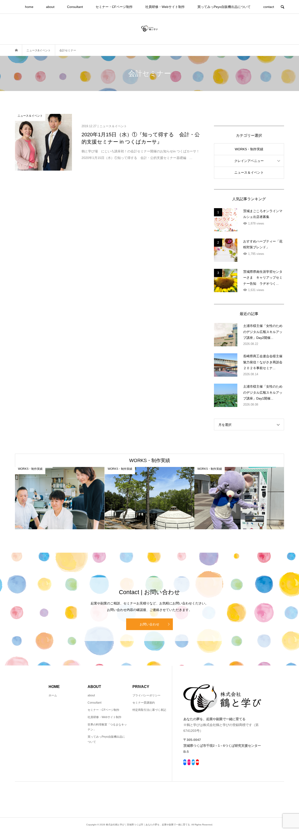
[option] (60, 498)
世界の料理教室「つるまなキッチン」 (107, 727)
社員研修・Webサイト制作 (165, 7)
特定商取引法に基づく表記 (149, 710)
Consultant (75, 7)
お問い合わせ (149, 624)
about (50, 7)
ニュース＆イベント (249, 172)
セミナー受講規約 (143, 702)
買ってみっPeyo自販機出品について (224, 7)
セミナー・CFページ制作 (114, 7)
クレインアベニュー (249, 161)
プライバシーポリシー (146, 695)
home (29, 7)
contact (268, 7)
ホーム (53, 695)
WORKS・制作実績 (249, 149)
